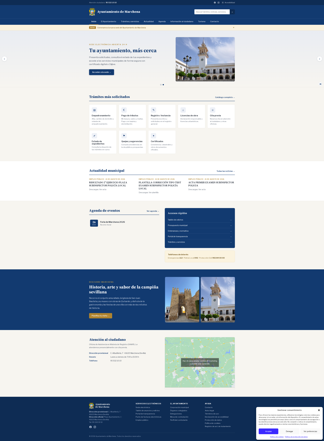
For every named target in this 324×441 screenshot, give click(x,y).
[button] (319, 410)
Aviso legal (209, 411)
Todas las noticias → (226, 171)
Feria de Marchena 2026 (112, 222)
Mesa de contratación (179, 417)
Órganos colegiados (178, 411)
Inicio (93, 21)
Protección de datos (213, 420)
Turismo (201, 21)
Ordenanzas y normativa (200, 231)
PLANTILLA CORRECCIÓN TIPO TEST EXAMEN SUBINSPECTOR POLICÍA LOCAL (160, 185)
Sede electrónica (143, 407)
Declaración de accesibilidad (216, 417)
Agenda (162, 21)
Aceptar (268, 431)
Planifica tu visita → (101, 316)
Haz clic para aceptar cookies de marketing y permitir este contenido (200, 362)
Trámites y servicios (130, 21)
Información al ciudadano (181, 21)
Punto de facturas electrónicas (148, 417)
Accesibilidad (228, 3)
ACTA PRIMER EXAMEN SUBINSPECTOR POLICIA (211, 184)
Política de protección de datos (296, 437)
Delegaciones (176, 414)
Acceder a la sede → (101, 72)
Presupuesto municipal (200, 225)
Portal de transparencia (200, 236)
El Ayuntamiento (108, 21)
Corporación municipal (179, 407)
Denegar (289, 431)
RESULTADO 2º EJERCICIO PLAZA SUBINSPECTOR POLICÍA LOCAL (108, 184)
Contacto (214, 21)
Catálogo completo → (225, 97)
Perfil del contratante (179, 420)
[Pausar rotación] (320, 84)
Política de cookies (277, 437)
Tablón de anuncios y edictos (148, 411)
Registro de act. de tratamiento (218, 426)
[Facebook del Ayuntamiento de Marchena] (215, 3)
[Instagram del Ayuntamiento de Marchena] (218, 3)
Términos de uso (212, 414)
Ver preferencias (310, 431)
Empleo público (142, 420)
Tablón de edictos (200, 220)
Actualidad (149, 21)
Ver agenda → (153, 211)
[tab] (160, 84)
